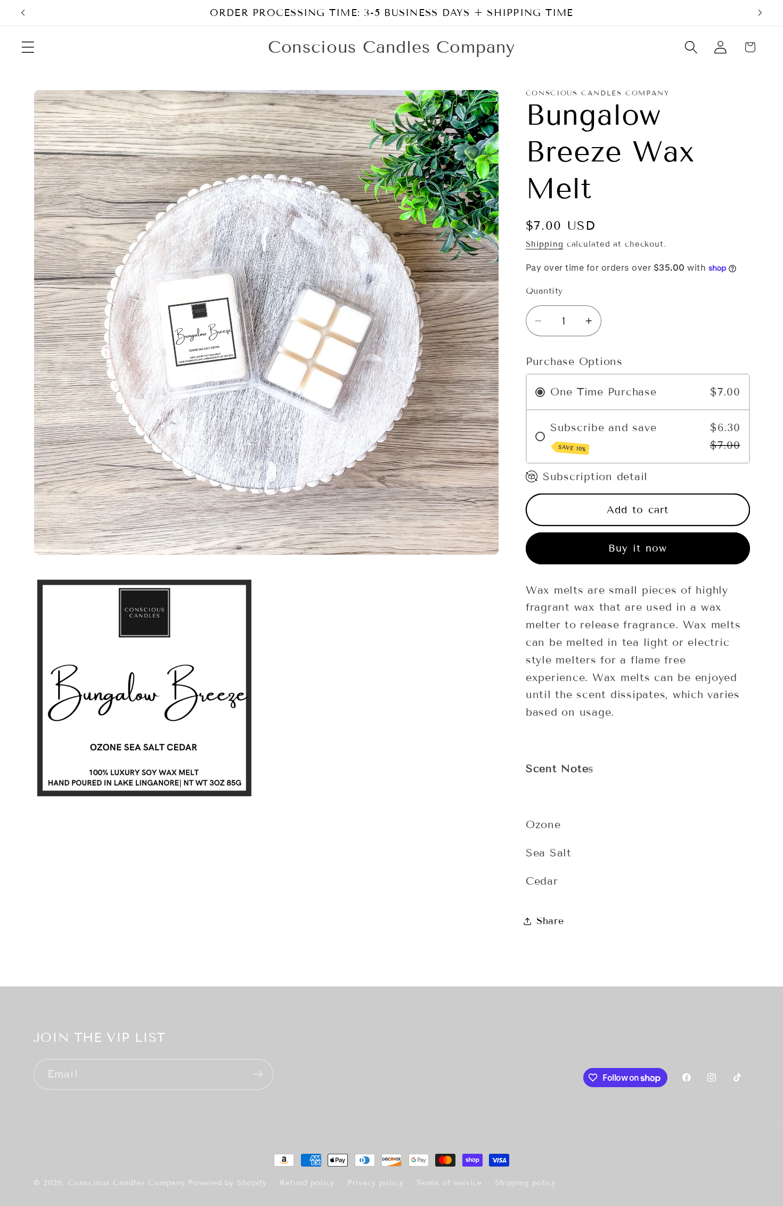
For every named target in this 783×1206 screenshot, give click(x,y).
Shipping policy (525, 1182)
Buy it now (637, 548)
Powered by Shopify (227, 1182)
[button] (28, 47)
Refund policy (307, 1182)
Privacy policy (375, 1182)
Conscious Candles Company (126, 1182)
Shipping (545, 244)
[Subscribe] (258, 1074)
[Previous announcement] (23, 13)
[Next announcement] (760, 13)
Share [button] (550, 921)
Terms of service (449, 1182)
